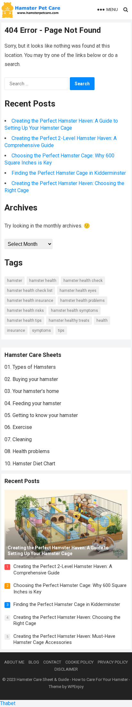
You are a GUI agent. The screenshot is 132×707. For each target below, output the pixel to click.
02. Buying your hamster (31, 379)
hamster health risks (25, 310)
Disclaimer (66, 669)
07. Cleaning (18, 439)
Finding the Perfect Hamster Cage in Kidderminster (69, 173)
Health (102, 320)
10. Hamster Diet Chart (29, 463)
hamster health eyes (78, 290)
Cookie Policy (79, 662)
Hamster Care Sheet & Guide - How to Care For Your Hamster (72, 679)
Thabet (7, 703)
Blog (34, 662)
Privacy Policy (113, 662)
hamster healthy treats (69, 320)
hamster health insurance (30, 300)
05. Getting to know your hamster (41, 415)
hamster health (42, 280)
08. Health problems (27, 451)
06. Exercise (18, 427)
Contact (52, 662)
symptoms (41, 330)
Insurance (16, 330)
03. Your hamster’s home (31, 391)
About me (14, 662)
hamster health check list (30, 290)
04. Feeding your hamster (32, 403)
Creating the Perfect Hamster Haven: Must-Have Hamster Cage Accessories (64, 639)
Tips (61, 330)
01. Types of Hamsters (30, 367)
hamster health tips (24, 320)
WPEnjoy (76, 686)
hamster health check (83, 280)
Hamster (14, 280)
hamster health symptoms (74, 310)
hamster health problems (82, 300)
